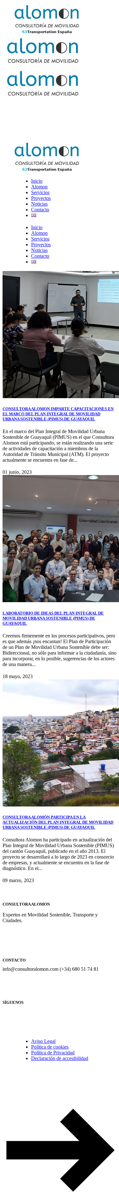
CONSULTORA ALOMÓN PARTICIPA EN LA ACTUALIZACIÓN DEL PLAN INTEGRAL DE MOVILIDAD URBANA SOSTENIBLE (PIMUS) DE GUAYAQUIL (58, 822)
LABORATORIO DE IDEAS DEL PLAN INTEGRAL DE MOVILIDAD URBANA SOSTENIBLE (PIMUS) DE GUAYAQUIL (53, 618)
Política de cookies (50, 1047)
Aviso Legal (43, 1041)
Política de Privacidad (53, 1052)
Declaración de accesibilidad (59, 1058)
